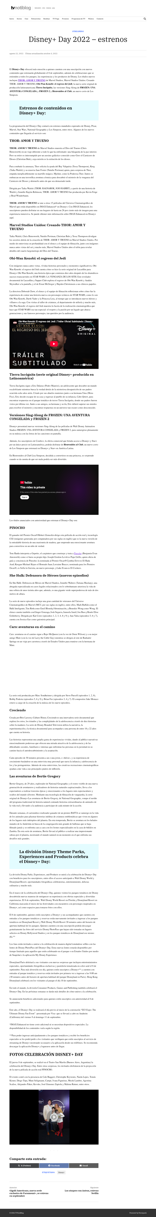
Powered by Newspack (138, 1213)
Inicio (11, 19)
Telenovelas (36, 19)
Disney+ (61, 1172)
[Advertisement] (54, 667)
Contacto (100, 19)
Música (91, 19)
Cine (26, 19)
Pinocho (78, 553)
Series (19, 19)
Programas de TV (78, 19)
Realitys (46, 19)
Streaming (78, 31)
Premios (65, 19)
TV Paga (56, 19)
